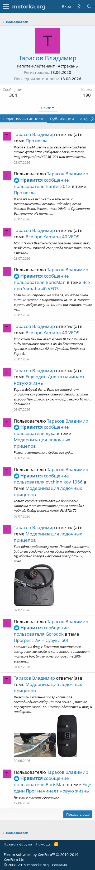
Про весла (37, 141)
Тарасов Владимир (34, 134)
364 (13, 95)
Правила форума (18, 844)
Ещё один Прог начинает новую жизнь (52, 787)
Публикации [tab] (62, 118)
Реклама (59, 864)
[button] (6, 6)
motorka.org (38, 864)
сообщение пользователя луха (41, 430)
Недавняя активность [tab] (24, 118)
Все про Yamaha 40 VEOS (52, 237)
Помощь (43, 844)
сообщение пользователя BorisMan (41, 279)
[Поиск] (89, 6)
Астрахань (68, 66)
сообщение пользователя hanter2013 (42, 183)
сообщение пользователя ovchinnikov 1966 (48, 479)
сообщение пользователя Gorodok (41, 631)
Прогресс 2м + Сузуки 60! (41, 640)
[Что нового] (79, 6)
